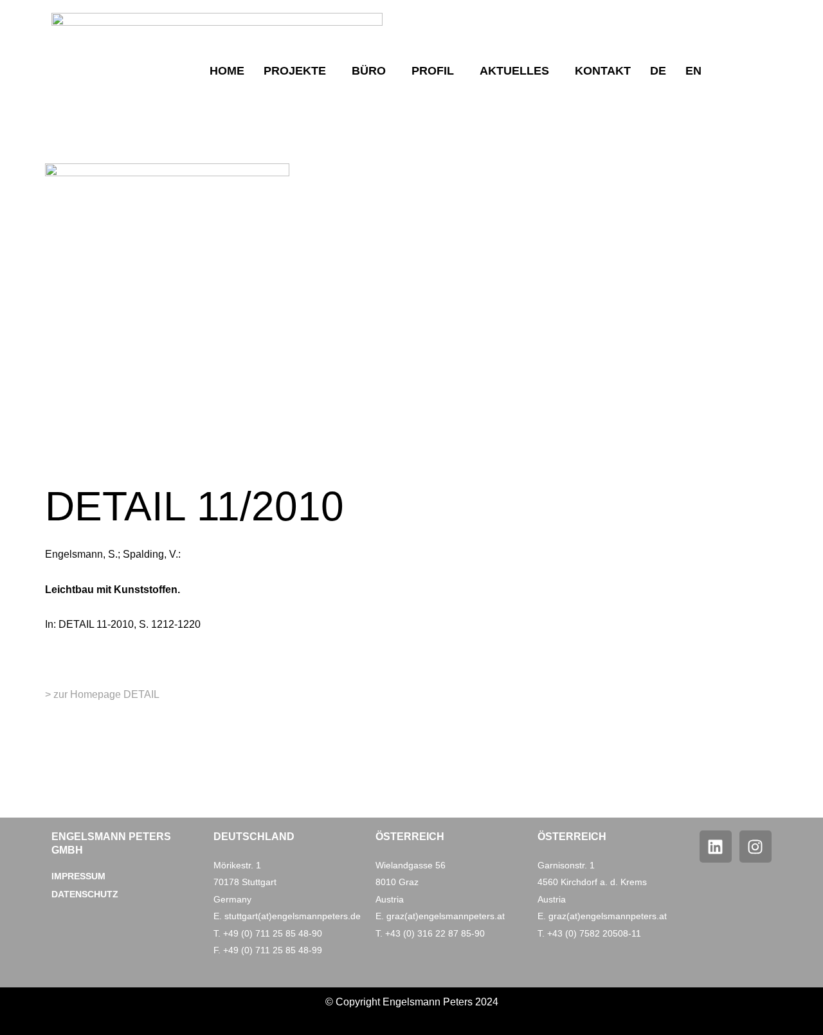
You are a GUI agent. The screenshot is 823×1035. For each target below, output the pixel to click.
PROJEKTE (295, 70)
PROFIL (433, 70)
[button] (298, 70)
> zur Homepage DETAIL (102, 694)
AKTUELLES (514, 70)
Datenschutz (84, 894)
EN (693, 70)
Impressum (78, 876)
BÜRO (369, 70)
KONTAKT (603, 70)
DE (658, 70)
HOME (227, 70)
